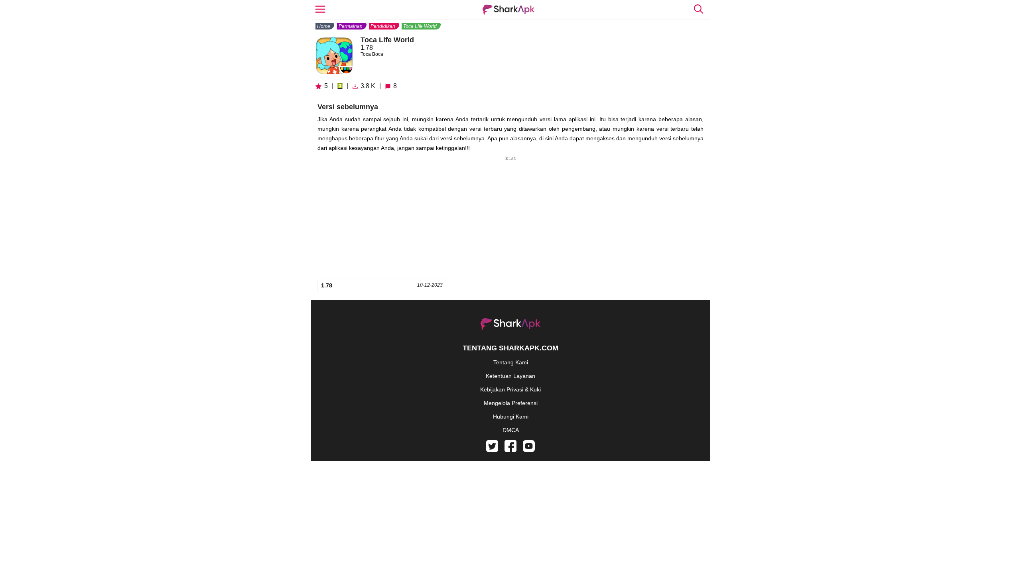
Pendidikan (383, 26)
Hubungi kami (510, 416)
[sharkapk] (508, 10)
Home (323, 26)
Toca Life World (420, 26)
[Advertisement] (510, 217)
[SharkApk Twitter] (492, 450)
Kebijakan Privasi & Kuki (510, 389)
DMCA (511, 430)
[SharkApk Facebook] (510, 450)
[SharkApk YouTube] (529, 450)
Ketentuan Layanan (510, 376)
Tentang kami (510, 362)
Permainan (351, 26)
